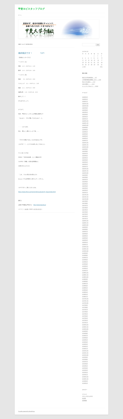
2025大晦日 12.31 (88, 84)
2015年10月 (85, 355)
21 (91, 62)
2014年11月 (85, 379)
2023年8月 (85, 151)
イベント (84, 394)
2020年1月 (85, 244)
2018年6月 (85, 285)
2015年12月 (85, 350)
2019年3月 (85, 266)
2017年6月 (85, 311)
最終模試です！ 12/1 (31, 53)
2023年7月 (85, 153)
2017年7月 (85, 309)
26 (85, 64)
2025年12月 (85, 103)
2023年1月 (85, 166)
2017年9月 (85, 305)
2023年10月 (85, 147)
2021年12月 (85, 194)
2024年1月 (85, 140)
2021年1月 (85, 218)
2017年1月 (85, 322)
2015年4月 (85, 368)
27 (88, 64)
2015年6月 (85, 363)
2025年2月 (85, 116)
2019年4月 (85, 264)
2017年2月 (85, 320)
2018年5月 (85, 288)
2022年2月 (85, 190)
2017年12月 (85, 298)
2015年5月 (85, 366)
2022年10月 (85, 173)
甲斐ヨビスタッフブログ (31, 8)
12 (85, 60)
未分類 (26, 209)
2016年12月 (85, 324)
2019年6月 (85, 259)
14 (91, 60)
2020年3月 (85, 240)
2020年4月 (85, 238)
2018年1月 (85, 296)
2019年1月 (85, 270)
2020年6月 (85, 233)
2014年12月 (85, 376)
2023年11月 (85, 145)
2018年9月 (85, 279)
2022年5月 (85, 184)
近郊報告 (84, 400)
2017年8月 (85, 307)
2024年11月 (85, 123)
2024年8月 (85, 127)
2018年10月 (85, 277)
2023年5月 (85, 158)
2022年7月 (85, 179)
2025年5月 (85, 112)
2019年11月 (85, 249)
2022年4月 (85, 186)
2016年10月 (85, 329)
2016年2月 (85, 346)
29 (94, 64)
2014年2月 (85, 383)
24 (101, 62)
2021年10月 (85, 199)
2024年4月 (85, 134)
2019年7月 (85, 257)
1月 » (101, 66)
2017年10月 (85, 303)
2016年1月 (85, 348)
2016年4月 (85, 342)
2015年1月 (85, 374)
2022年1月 (85, 192)
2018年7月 (85, 283)
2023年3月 (85, 162)
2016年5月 (85, 340)
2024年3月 (85, 136)
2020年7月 (85, 231)
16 (98, 60)
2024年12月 (85, 121)
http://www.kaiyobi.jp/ (39, 205)
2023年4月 (85, 160)
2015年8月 (85, 359)
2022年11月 (85, 171)
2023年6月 (85, 155)
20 (88, 62)
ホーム (20, 15)
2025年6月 (85, 110)
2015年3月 (85, 370)
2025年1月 (85, 118)
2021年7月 (85, 205)
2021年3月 (85, 214)
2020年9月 (85, 227)
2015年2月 (85, 372)
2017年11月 (85, 301)
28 (91, 64)
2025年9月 (85, 108)
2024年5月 (85, 132)
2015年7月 (85, 361)
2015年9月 (85, 357)
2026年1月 (85, 101)
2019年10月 (85, 251)
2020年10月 (85, 225)
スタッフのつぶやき (87, 396)
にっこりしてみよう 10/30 (90, 86)
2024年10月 (85, 125)
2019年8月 (85, 255)
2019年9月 (85, 253)
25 (82, 64)
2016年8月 (85, 333)
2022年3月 (85, 188)
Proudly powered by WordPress (26, 411)
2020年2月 (85, 242)
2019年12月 (85, 246)
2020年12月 (85, 220)
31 (101, 64)
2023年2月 (85, 164)
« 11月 (84, 66)
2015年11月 (85, 353)
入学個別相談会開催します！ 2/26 (91, 79)
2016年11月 (85, 327)
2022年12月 (85, 168)
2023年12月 (85, 142)
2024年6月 (85, 129)
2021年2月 (85, 216)
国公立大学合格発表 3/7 (89, 77)
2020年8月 (85, 229)
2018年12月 (85, 272)
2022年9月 (85, 175)
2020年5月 (85, 236)
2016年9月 (85, 331)
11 (82, 60)
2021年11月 (85, 197)
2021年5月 (85, 210)
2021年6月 (85, 207)
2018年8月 (85, 281)
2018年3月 (85, 292)
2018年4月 (85, 290)
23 (98, 62)
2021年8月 (85, 203)
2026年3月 (85, 97)
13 (88, 60)
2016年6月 (85, 337)
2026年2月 (85, 99)
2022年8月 (85, 177)
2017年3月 (85, 318)
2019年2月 (85, 268)
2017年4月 (85, 316)
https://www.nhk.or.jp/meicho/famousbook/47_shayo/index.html (37, 192)
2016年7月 (85, 335)
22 (94, 62)
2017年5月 (85, 314)
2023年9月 (85, 149)
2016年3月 (85, 344)
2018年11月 (85, 275)
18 (82, 62)
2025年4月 (85, 114)
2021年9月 (85, 201)
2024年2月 (85, 138)
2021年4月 (85, 212)
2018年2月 (85, 294)
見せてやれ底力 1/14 (88, 82)
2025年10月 (85, 105)
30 (98, 64)
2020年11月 (85, 223)
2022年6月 (85, 181)
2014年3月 (85, 381)
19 (85, 62)
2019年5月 (85, 262)
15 (94, 60)
